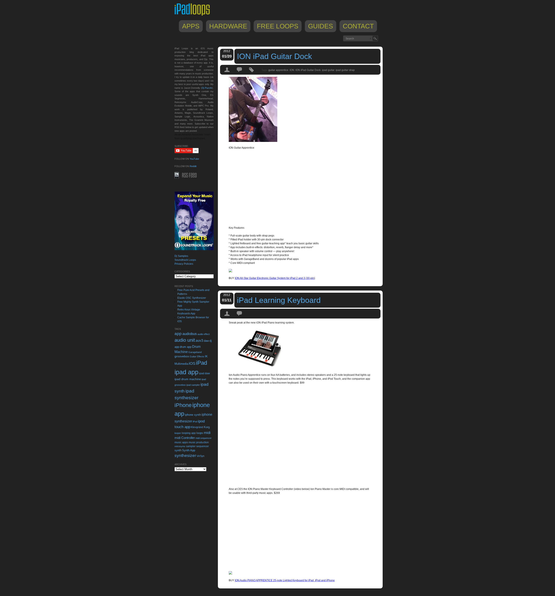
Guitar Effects (197, 356)
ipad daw (204, 373)
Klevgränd (197, 427)
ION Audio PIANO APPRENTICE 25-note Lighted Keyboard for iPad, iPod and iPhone (285, 580)
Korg (207, 427)
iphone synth (193, 414)
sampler (191, 446)
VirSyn (200, 456)
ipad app (186, 372)
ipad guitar (328, 70)
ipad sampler (193, 385)
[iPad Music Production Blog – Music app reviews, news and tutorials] (194, 15)
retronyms (180, 446)
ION (292, 70)
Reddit (193, 166)
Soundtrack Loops (185, 259)
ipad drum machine (188, 379)
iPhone (183, 405)
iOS (192, 363)
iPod (195, 421)
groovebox (182, 356)
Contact (358, 26)
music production (199, 442)
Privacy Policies (184, 263)
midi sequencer (204, 438)
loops (199, 433)
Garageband (195, 352)
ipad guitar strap (345, 70)
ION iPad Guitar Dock (274, 56)
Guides (320, 26)
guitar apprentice (278, 70)
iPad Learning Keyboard (279, 300)
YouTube (194, 159)
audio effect (204, 334)
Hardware (228, 26)
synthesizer (185, 455)
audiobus (189, 334)
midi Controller (185, 438)
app (178, 333)
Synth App (188, 450)
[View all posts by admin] (227, 73)
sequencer (202, 446)
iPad (201, 363)
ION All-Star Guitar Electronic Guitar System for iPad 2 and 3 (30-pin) (275, 278)
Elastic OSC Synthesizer (191, 297)
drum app (185, 346)
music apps (181, 442)
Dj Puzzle (207, 88)
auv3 (199, 340)
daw (206, 340)
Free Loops (277, 26)
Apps (190, 26)
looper (178, 433)
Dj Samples (181, 256)
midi (207, 432)
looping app (189, 433)
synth (178, 450)
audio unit (185, 340)
